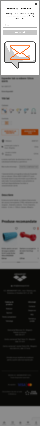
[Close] (36, 4)
